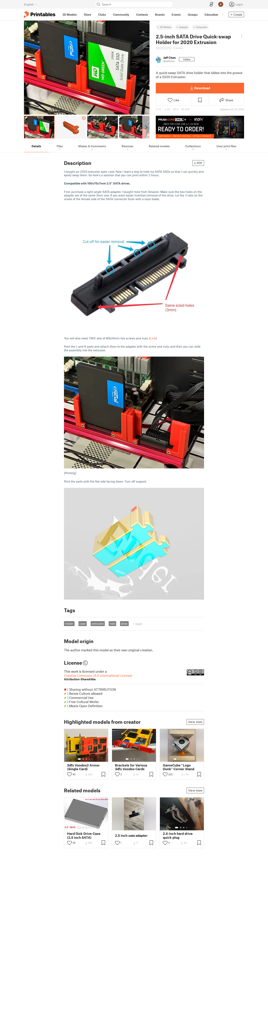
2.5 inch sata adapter (131, 835)
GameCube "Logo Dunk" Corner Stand (178, 767)
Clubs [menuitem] (102, 14)
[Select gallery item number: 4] (89, 759)
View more (195, 722)
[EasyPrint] (211, 4)
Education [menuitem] (211, 14)
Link (153, 338)
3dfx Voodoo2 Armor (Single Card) (83, 767)
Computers (201, 27)
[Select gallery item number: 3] (86, 759)
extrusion (98, 623)
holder (69, 623)
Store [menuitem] (87, 14)
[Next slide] (145, 127)
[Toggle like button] (69, 774)
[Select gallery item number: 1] (79, 759)
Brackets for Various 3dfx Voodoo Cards (131, 767)
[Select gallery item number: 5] (92, 759)
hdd (112, 623)
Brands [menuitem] (160, 14)
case (82, 623)
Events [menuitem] (176, 14)
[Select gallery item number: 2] (83, 759)
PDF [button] (199, 163)
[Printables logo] (39, 14)
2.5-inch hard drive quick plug (178, 835)
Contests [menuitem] (142, 14)
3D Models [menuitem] (69, 14)
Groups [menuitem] (193, 14)
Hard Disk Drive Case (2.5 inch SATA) (83, 835)
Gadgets (183, 27)
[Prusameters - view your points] (220, 4)
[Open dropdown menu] (241, 36)
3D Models (165, 27)
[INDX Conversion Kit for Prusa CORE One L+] (200, 127)
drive (124, 623)
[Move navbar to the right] (222, 14)
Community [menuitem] (121, 14)
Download (202, 88)
